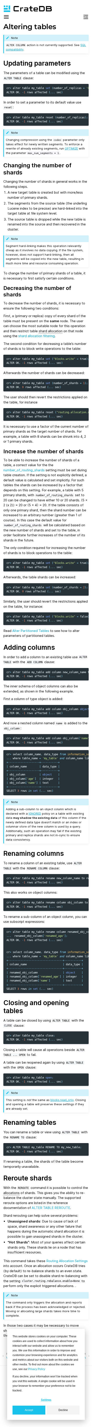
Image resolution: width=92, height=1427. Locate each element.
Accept (29, 1410)
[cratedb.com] (25, 9)
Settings (46, 1399)
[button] (6, 17)
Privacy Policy (36, 1369)
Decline (63, 1410)
